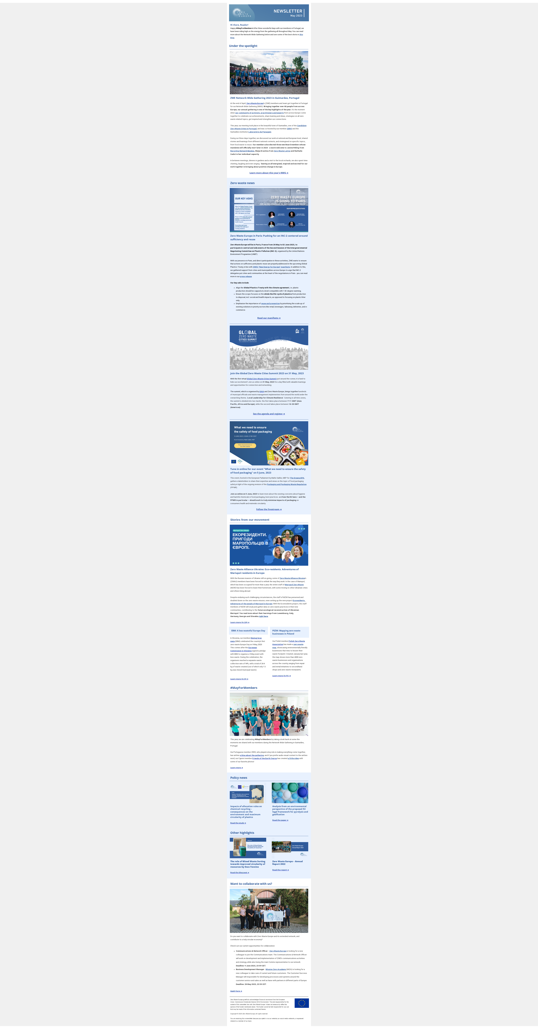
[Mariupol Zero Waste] (284, 585)
